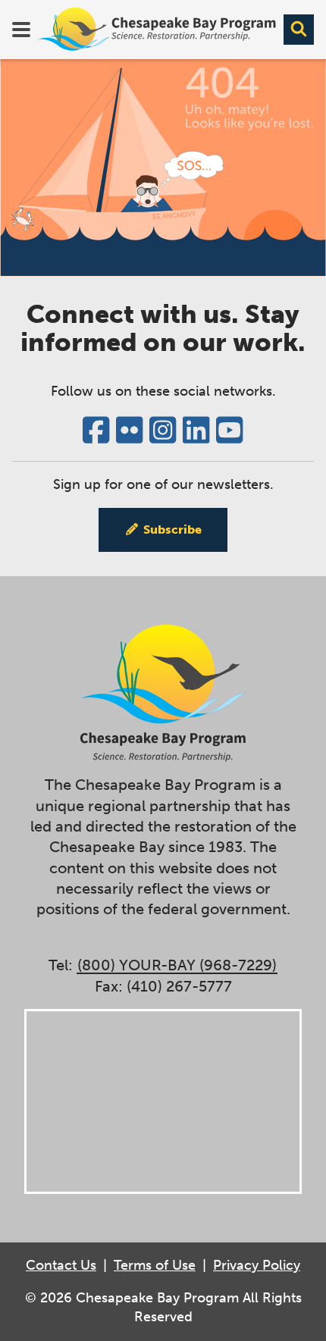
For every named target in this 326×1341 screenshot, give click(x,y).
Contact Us (61, 1265)
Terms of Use (155, 1265)
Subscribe (172, 529)
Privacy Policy (256, 1265)
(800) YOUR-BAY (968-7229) (177, 965)
